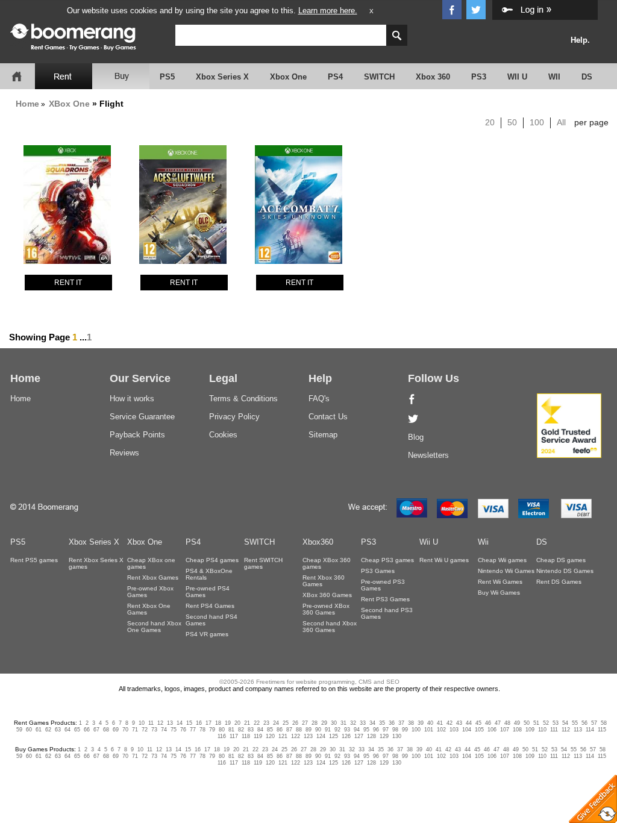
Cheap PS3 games (387, 560)
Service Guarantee (142, 416)
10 (142, 723)
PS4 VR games (207, 634)
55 (575, 723)
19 (228, 723)
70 (125, 730)
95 (366, 730)
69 (116, 730)
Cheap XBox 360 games (326, 563)
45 (478, 723)
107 (504, 730)
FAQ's (319, 398)
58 (604, 723)
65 (77, 730)
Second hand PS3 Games (387, 613)
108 (517, 730)
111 (554, 730)
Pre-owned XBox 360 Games (325, 609)
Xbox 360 (433, 76)
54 (565, 723)
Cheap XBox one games (151, 563)
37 (401, 723)
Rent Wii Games (500, 581)
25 (286, 723)
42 (449, 723)
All (561, 122)
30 (334, 723)
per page (591, 122)
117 (234, 736)
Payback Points (137, 434)
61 (39, 730)
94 (357, 730)
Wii (483, 541)
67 (96, 730)
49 (517, 723)
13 (170, 723)
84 (260, 730)
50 (512, 122)
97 (386, 730)
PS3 (478, 76)
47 (498, 723)
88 (299, 730)
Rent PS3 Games (385, 599)
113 (578, 730)
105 (479, 730)
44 (469, 723)
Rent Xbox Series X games (96, 563)
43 (459, 723)
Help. (580, 40)
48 (507, 723)
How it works (132, 398)
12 (160, 723)
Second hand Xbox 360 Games (329, 626)
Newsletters (428, 455)
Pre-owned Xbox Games (150, 591)
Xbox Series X (222, 76)
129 (384, 736)
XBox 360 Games (327, 595)
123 (308, 736)
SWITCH (379, 76)
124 (320, 736)
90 (318, 730)
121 (282, 736)
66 (87, 730)
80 (222, 730)
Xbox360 (317, 541)
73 (154, 730)
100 (537, 122)
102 (441, 730)
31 (343, 723)
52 (546, 723)
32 (353, 723)
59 (19, 730)
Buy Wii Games (499, 592)
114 (590, 730)
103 (454, 730)
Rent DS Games (558, 581)
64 (67, 730)
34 (372, 723)
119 (258, 736)
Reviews (124, 452)
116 (222, 736)
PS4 (335, 76)
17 (208, 723)
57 (594, 723)
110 (542, 730)
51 (536, 723)
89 (308, 730)
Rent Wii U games (444, 560)
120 (270, 736)
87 (289, 730)
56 (584, 723)
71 (135, 730)
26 (295, 723)
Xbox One (288, 76)
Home (27, 103)
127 (358, 736)
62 (48, 730)
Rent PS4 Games (210, 605)
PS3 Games (378, 571)
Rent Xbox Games (152, 577)
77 (193, 730)
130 (396, 736)
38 (411, 723)
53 (556, 723)
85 (270, 730)
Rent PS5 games (34, 560)
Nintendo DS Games (565, 571)
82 (241, 730)
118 (246, 736)
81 (231, 730)
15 (189, 723)
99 (405, 730)
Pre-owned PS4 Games (208, 591)
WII (554, 76)
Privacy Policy (234, 416)
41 (440, 723)
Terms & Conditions (243, 398)
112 (566, 730)
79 (212, 730)
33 (363, 723)
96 (376, 730)
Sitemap (322, 434)
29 (324, 723)
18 (218, 723)
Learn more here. (327, 10)
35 (382, 723)
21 (247, 723)
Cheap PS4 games (212, 560)
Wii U (428, 541)
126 (346, 736)
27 (305, 723)
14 (180, 723)
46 (488, 723)
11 (151, 723)
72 (145, 730)
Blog (416, 437)
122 (295, 736)
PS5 (167, 76)
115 (602, 730)
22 (257, 723)
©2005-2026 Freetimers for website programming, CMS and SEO (309, 681)
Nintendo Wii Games (506, 571)
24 (276, 723)
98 (395, 730)
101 (428, 730)
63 (58, 730)
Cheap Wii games (502, 560)
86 (280, 730)
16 (199, 723)
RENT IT (68, 282)
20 (490, 122)
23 (266, 723)
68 (106, 730)
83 (251, 730)
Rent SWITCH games (263, 563)
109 (529, 730)
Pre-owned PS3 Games (383, 585)
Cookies (223, 434)
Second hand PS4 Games (211, 620)
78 (202, 730)
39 (421, 723)
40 (430, 723)
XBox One (69, 103)
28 (315, 723)
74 (164, 730)
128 (371, 736)
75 (174, 730)
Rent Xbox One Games (149, 609)
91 (328, 730)
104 (466, 730)
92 (337, 730)
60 (29, 730)
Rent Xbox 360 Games (323, 580)
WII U (517, 76)
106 (491, 730)
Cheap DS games (561, 560)
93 (347, 730)
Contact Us (328, 416)
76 (183, 730)
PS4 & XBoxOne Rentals (209, 574)
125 (333, 736)
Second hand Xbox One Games (154, 626)
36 (392, 723)
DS (586, 76)
